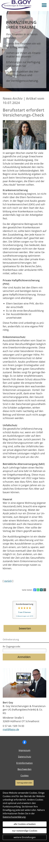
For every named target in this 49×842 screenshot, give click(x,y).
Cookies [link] (25, 775)
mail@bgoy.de (11, 729)
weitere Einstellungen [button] (25, 837)
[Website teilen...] (44, 589)
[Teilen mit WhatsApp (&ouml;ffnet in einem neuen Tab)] (38, 589)
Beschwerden (24, 769)
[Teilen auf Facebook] (34, 589)
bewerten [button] (25, 628)
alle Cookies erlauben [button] (25, 824)
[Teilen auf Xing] (41, 589)
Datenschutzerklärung (14, 816)
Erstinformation (24, 763)
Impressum (24, 750)
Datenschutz (24, 756)
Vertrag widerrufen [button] (24, 782)
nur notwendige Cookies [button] (24, 830)
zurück (8, 581)
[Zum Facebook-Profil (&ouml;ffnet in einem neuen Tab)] (24, 742)
